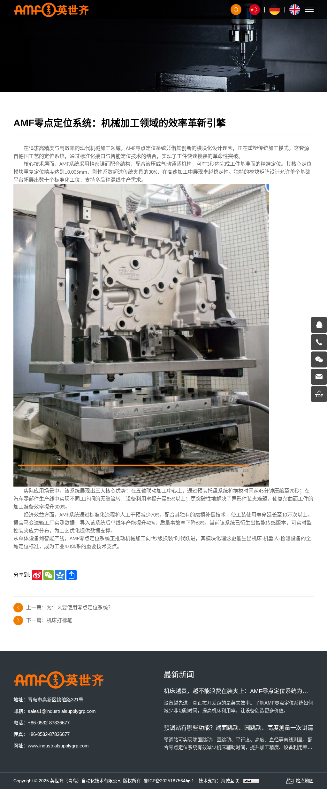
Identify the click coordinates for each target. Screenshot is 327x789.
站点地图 (305, 780)
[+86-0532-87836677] (319, 342)
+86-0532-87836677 (49, 722)
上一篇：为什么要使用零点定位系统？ (69, 607)
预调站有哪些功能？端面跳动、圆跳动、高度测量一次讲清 (238, 728)
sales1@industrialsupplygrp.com (62, 711)
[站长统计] (251, 780)
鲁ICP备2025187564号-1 (169, 780)
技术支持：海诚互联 (219, 780)
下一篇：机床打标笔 (49, 620)
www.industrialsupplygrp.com (58, 745)
